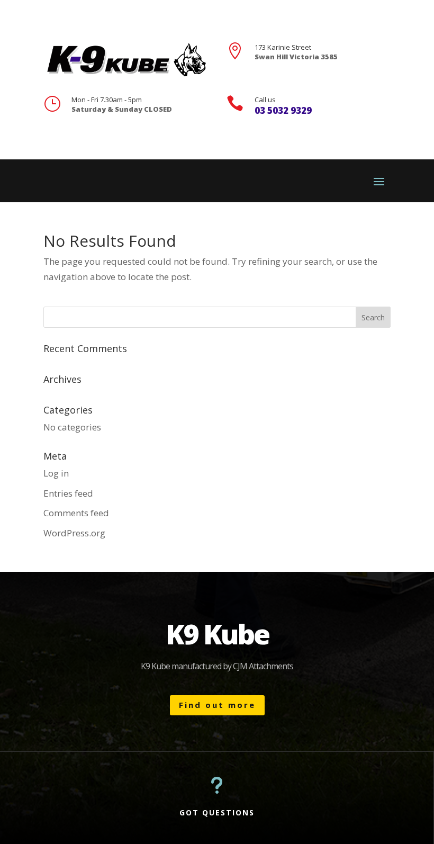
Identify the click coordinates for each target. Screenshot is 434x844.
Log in (56, 473)
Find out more (217, 704)
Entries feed (68, 493)
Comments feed (76, 513)
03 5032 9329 (283, 110)
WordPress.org (74, 533)
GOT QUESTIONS (217, 812)
